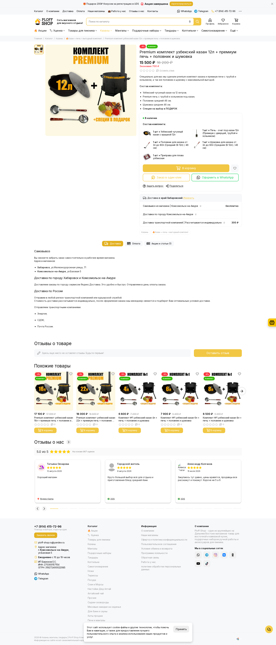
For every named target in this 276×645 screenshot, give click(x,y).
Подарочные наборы (145, 30)
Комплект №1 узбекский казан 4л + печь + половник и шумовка (138, 419)
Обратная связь (150, 557)
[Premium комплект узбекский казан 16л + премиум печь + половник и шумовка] (53, 391)
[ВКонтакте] (224, 554)
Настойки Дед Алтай (99, 589)
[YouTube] (198, 563)
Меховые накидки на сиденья (104, 606)
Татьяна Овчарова (58, 464)
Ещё (233, 30)
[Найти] (197, 21)
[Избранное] (235, 168)
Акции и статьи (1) (162, 243)
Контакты (152, 11)
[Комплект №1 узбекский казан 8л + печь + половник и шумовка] (222, 391)
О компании (52, 11)
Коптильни (189, 30)
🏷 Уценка (56, 30)
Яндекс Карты (47, 499)
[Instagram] (215, 554)
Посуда (92, 580)
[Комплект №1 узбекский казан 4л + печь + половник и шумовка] (138, 391)
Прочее (92, 598)
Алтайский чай (96, 593)
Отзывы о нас (136, 11)
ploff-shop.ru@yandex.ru (51, 542)
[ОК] (232, 554)
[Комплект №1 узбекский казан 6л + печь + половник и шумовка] (180, 391)
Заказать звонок (46, 535)
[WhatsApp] (198, 554)
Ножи (91, 571)
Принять (181, 629)
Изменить (188, 198)
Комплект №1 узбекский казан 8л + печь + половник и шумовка (222, 419)
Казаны (105, 30)
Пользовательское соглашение (158, 544)
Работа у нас (148, 562)
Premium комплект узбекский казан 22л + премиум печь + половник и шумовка (95, 419)
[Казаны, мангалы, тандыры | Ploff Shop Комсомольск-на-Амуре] (44, 21)
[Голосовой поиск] (189, 21)
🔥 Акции (40, 30)
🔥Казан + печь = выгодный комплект (84, 38)
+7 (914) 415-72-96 (225, 11)
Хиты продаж (95, 615)
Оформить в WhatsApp (218, 177)
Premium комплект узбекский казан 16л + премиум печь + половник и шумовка (53, 419)
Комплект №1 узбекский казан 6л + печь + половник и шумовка (180, 419)
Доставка (67, 11)
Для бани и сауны (97, 611)
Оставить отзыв (218, 353)
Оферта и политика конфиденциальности (164, 539)
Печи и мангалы (96, 620)
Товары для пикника (81, 30)
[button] (34, 391)
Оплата (81, 11)
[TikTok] (206, 563)
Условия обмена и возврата (156, 548)
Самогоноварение (213, 30)
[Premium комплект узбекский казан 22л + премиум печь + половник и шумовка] (95, 391)
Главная (38, 38)
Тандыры (170, 30)
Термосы (93, 575)
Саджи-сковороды (98, 602)
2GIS (112, 499)
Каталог (38, 11)
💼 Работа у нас (117, 11)
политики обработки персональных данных (161, 568)
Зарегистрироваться (181, 4)
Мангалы (120, 30)
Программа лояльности (154, 553)
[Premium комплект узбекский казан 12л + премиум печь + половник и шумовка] (90, 90)
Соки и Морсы (95, 584)
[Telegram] (206, 554)
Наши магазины (96, 11)
